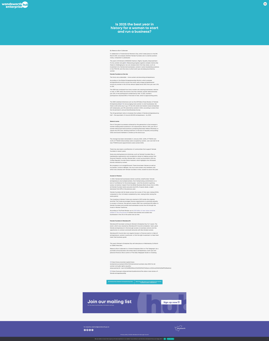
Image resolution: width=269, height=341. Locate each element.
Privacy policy (124, 334)
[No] (267, 339)
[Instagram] (92, 330)
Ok (164, 338)
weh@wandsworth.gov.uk (102, 327)
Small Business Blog (134, 21)
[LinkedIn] (90, 330)
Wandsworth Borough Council (141, 334)
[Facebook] (85, 330)
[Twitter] (87, 330)
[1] (125, 63)
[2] (121, 104)
